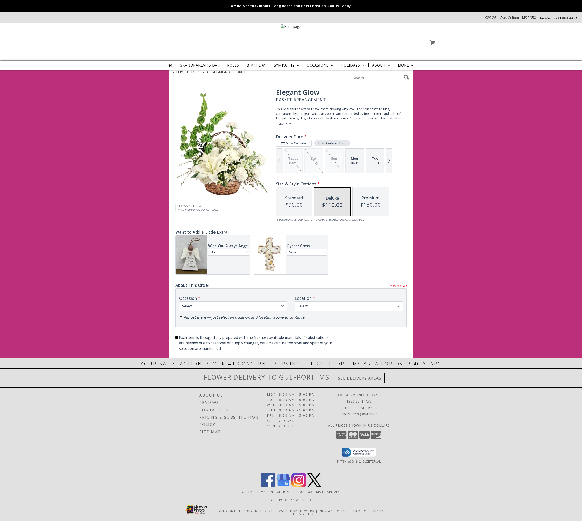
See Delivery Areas (359, 378)
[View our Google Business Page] (283, 486)
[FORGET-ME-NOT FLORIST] (290, 26)
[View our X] (314, 486)
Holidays (350, 65)
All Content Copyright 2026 (246, 511)
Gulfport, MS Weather (291, 500)
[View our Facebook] (268, 486)
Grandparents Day (200, 65)
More (403, 65)
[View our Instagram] (298, 486)
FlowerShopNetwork (294, 511)
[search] (406, 77)
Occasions (318, 65)
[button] (436, 42)
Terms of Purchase (369, 511)
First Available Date (332, 143)
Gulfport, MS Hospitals (318, 492)
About (379, 65)
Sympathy (284, 65)
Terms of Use (305, 514)
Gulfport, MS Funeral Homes (268, 492)
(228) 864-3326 (564, 17)
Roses (233, 65)
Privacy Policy (333, 511)
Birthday (256, 65)
